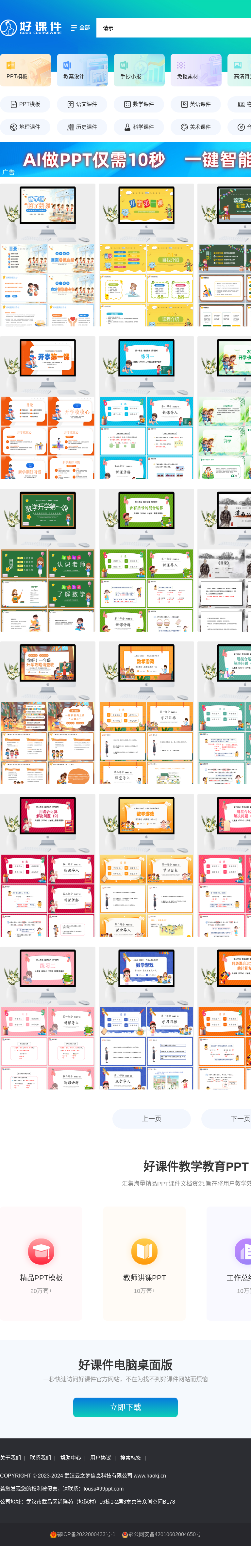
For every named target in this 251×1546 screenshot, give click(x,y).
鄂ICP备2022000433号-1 (86, 1534)
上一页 (151, 1118)
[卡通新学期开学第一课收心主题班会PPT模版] (47, 255)
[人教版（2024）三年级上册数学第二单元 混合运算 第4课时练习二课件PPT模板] (47, 1018)
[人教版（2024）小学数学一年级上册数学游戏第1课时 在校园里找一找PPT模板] (146, 1018)
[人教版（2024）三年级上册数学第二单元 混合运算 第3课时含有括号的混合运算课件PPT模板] (146, 560)
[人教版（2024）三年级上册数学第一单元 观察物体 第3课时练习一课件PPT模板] (146, 407)
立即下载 (125, 1407)
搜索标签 (130, 1458)
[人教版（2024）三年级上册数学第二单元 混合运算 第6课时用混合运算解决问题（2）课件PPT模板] (47, 865)
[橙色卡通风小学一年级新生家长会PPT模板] (47, 712)
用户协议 (100, 1458)
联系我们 (40, 1458)
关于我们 (10, 1458)
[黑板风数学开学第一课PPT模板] (47, 560)
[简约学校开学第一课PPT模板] (47, 407)
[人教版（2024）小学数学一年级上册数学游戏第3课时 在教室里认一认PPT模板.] (146, 712)
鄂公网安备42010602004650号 (164, 1534)
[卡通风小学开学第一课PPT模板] (146, 255)
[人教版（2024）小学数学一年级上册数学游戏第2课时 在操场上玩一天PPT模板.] (146, 865)
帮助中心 (70, 1458)
